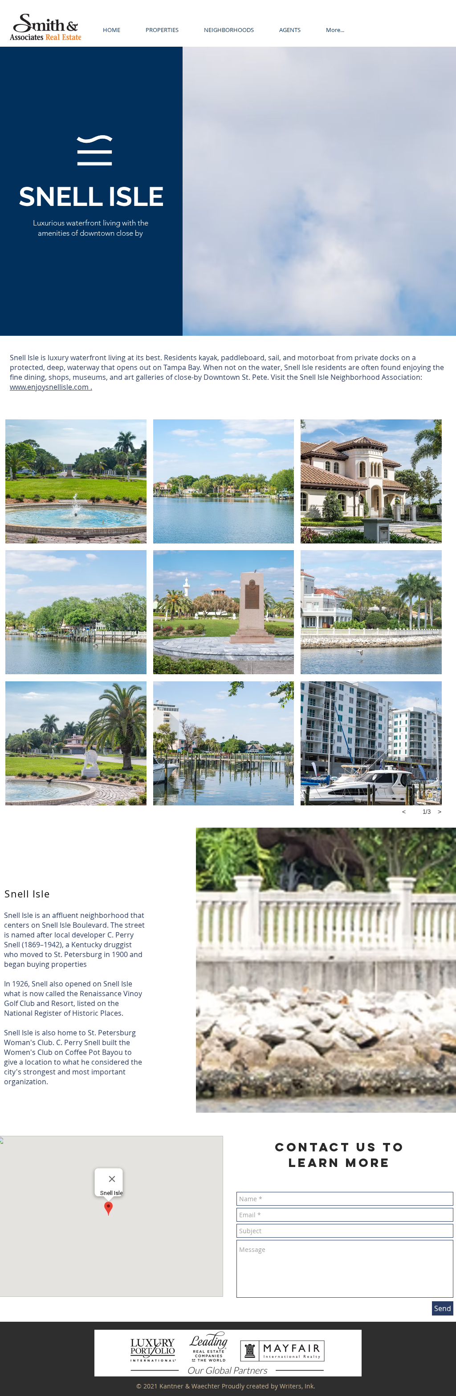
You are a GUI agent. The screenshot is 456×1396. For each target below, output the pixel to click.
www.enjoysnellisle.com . (51, 387)
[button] (228, 29)
